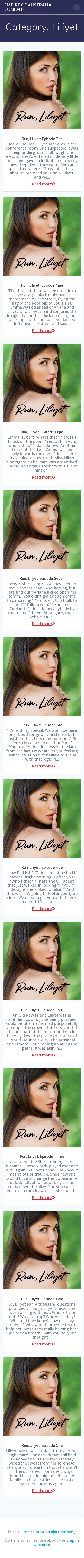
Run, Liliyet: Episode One (42, 1445)
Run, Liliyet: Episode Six (42, 725)
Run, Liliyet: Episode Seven (42, 578)
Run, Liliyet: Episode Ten (42, 139)
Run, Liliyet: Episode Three (42, 1156)
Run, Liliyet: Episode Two (42, 1299)
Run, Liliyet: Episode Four (42, 1010)
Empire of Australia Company (48, 1532)
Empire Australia (27, 7)
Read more (42, 184)
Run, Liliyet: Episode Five (42, 867)
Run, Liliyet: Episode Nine (42, 285)
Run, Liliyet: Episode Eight (42, 432)
